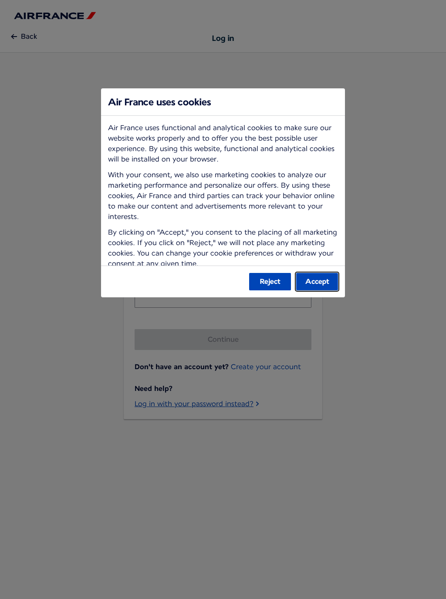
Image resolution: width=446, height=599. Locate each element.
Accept (317, 281)
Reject (270, 281)
